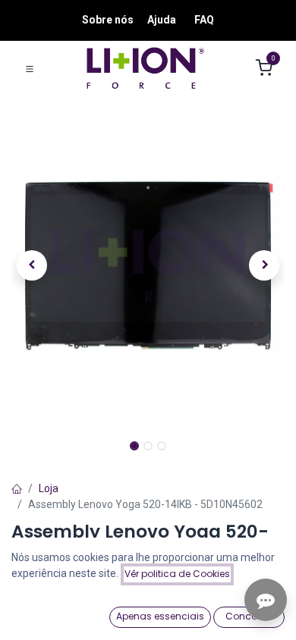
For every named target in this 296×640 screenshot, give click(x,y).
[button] (31, 265)
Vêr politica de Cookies (177, 573)
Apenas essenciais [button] (160, 616)
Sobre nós (108, 20)
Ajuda (161, 20)
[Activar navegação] (30, 68)
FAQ (204, 20)
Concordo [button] (249, 616)
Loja (48, 488)
